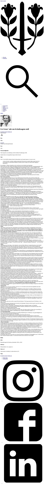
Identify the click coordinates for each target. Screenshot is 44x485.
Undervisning (5, 105)
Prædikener (5, 58)
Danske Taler (5, 357)
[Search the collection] (22, 102)
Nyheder (4, 108)
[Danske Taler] (22, 55)
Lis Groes (2, 142)
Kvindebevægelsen (3, 131)
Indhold (1, 113)
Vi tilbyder (5, 109)
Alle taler (4, 57)
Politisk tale (10, 131)
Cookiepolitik (5, 358)
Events (4, 106)
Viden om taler (5, 107)
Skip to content (3, 0)
